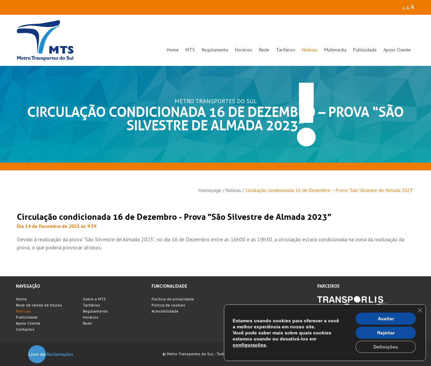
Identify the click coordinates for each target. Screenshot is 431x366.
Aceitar (386, 318)
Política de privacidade (173, 298)
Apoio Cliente (397, 50)
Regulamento (215, 50)
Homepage (210, 190)
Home (173, 50)
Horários (243, 50)
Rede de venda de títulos (39, 305)
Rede (264, 50)
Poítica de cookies (168, 305)
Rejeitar (386, 332)
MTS (190, 50)
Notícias (310, 50)
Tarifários (285, 50)
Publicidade (365, 50)
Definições (385, 347)
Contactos (25, 329)
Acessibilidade (165, 311)
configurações (249, 345)
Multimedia (335, 50)
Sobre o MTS (94, 298)
